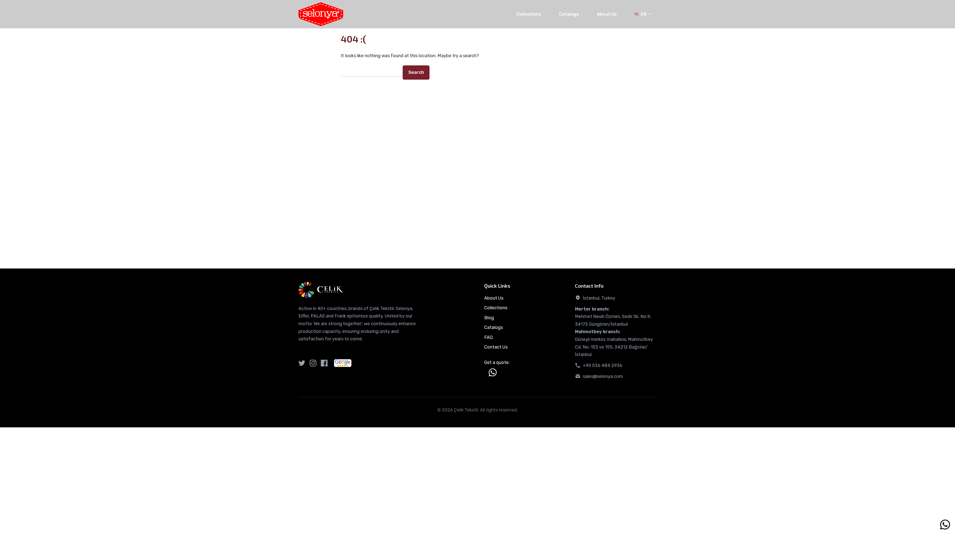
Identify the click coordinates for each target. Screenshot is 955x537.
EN (644, 14)
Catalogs (569, 14)
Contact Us (496, 347)
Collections (528, 14)
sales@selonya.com (603, 376)
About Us (607, 14)
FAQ (488, 337)
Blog (489, 317)
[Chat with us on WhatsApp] (493, 372)
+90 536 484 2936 (602, 365)
